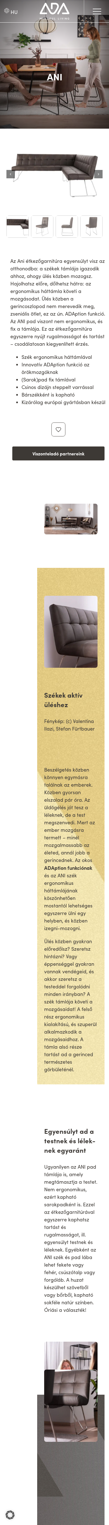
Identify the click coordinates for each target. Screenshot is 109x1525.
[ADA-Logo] (55, 5)
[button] (10, 1515)
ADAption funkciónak (68, 867)
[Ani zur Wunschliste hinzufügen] (58, 429)
